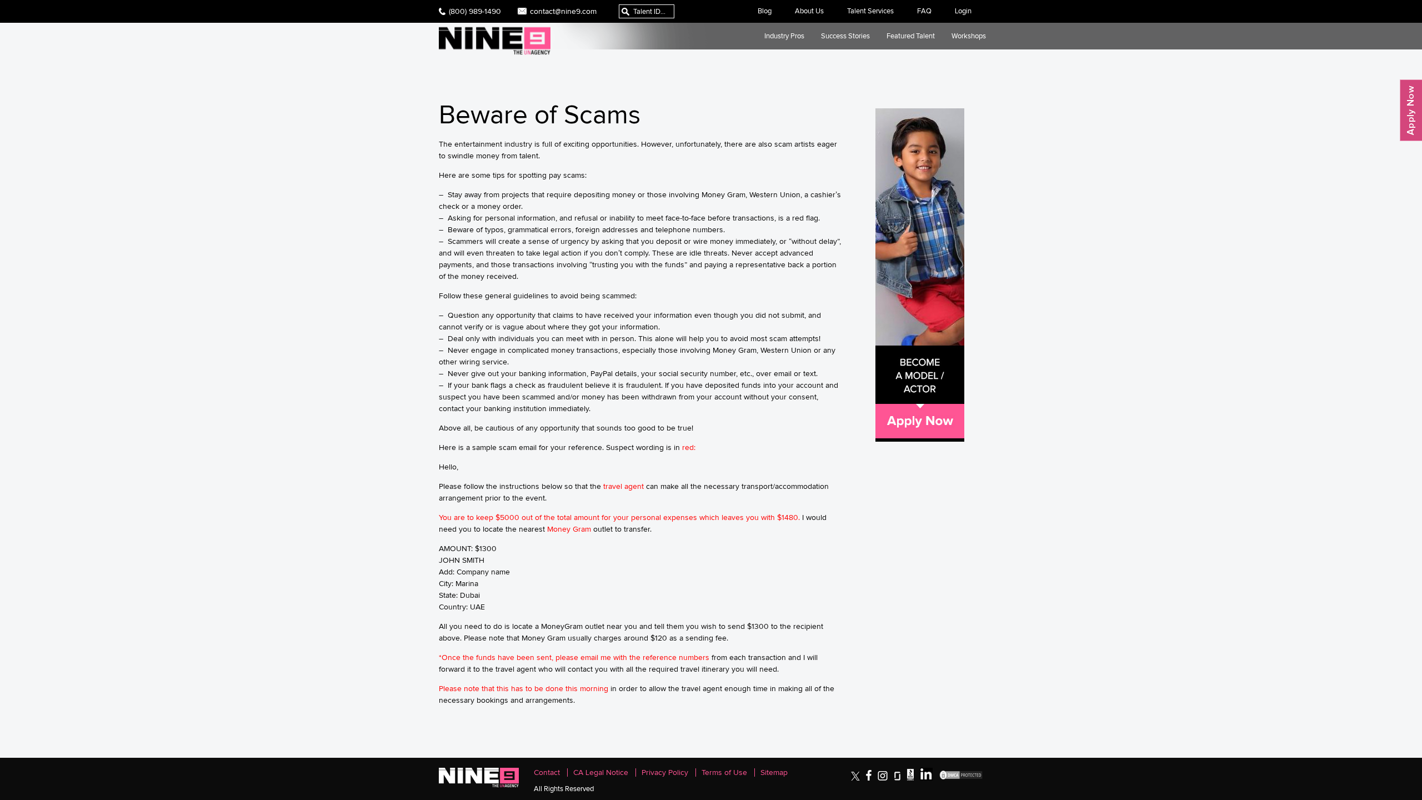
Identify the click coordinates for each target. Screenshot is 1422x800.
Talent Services (870, 11)
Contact (547, 772)
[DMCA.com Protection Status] (961, 778)
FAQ (924, 11)
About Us (809, 11)
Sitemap (774, 772)
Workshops (969, 36)
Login (963, 11)
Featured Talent (911, 36)
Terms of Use (724, 772)
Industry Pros (784, 36)
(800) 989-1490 (475, 11)
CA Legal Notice (600, 772)
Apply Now (1411, 110)
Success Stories (845, 36)
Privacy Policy (665, 772)
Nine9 (494, 40)
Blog (765, 11)
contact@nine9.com (563, 11)
